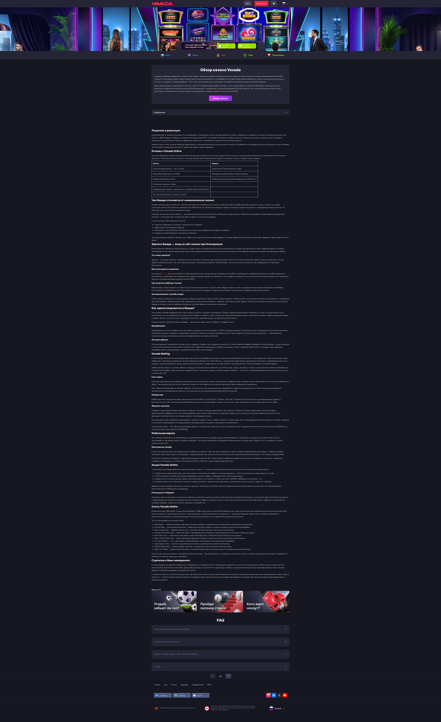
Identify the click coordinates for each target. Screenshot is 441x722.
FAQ (209, 685)
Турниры (184, 685)
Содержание (198, 685)
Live (165, 685)
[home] (162, 3)
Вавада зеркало (220, 98)
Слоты (157, 685)
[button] (438, 29)
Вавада (165, 274)
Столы (174, 685)
